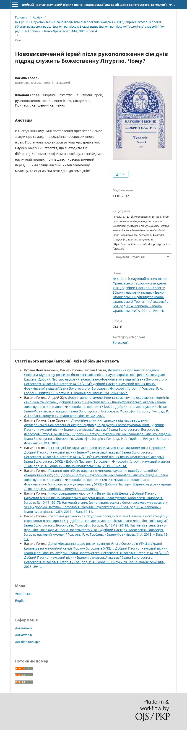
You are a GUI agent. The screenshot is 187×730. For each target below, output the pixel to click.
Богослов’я (121, 342)
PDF (122, 174)
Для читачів (23, 628)
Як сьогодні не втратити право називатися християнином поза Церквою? (107, 448)
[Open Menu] (15, 4)
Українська (23, 594)
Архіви (37, 17)
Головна (21, 17)
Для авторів (23, 635)
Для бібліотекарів (27, 642)
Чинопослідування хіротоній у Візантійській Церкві (89, 493)
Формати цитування (130, 257)
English (20, 600)
